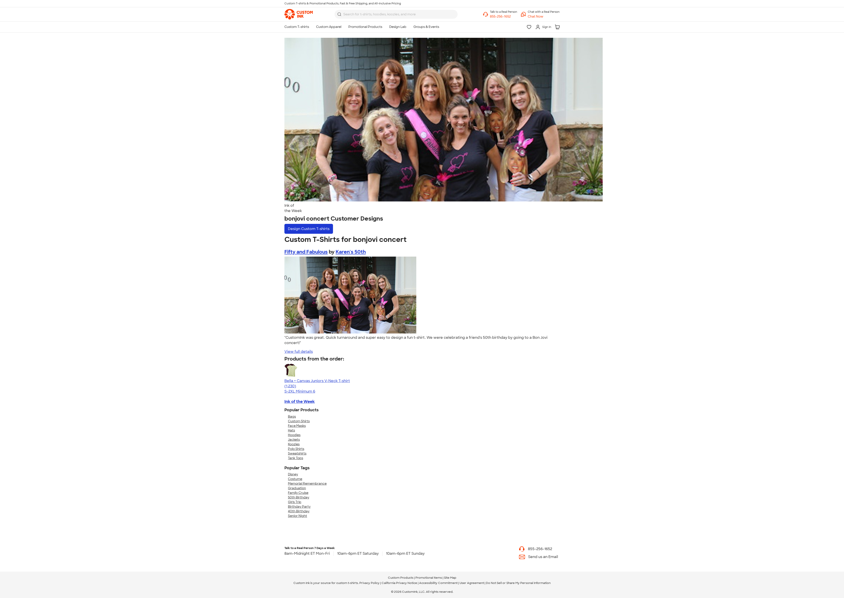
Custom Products (400, 578)
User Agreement (472, 583)
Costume (295, 479)
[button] (544, 16)
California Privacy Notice (399, 583)
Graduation (297, 488)
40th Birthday (298, 511)
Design (308, 229)
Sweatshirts (297, 453)
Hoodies (294, 435)
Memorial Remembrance (307, 484)
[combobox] (396, 14)
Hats (291, 430)
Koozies (294, 444)
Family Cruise (298, 493)
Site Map (450, 578)
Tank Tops (295, 458)
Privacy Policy (369, 583)
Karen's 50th (351, 252)
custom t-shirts (347, 583)
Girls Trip (294, 502)
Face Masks (297, 426)
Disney (293, 474)
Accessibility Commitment (438, 583)
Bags (292, 417)
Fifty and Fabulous (306, 252)
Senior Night (297, 516)
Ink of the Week (299, 401)
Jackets (294, 440)
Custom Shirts (299, 421)
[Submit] (339, 14)
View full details (298, 351)
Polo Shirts (296, 449)
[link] (298, 14)
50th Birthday (298, 497)
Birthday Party (299, 507)
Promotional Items (428, 578)
